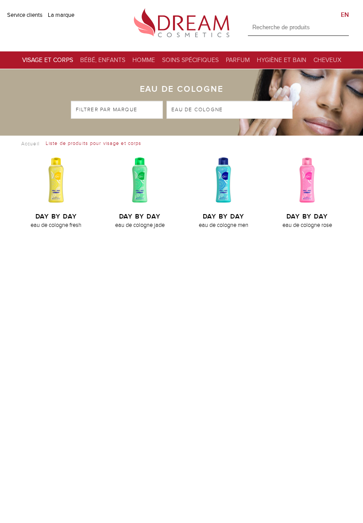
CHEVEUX (327, 60)
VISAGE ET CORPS (47, 60)
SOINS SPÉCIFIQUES (190, 60)
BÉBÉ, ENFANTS (102, 60)
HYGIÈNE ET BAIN (281, 60)
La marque (61, 15)
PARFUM (238, 60)
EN (345, 15)
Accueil (30, 143)
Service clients (24, 15)
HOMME (143, 60)
